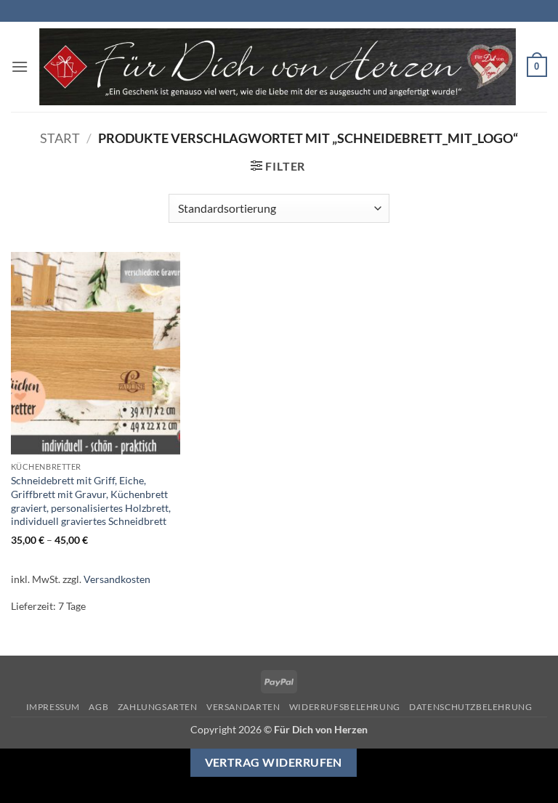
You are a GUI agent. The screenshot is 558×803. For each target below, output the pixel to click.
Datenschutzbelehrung (470, 706)
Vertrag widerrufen (273, 762)
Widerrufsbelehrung (344, 706)
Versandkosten (117, 579)
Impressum (53, 706)
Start (60, 138)
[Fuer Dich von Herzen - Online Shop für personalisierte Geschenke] (277, 67)
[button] (19, 66)
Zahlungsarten (158, 706)
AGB (98, 706)
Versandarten (243, 706)
